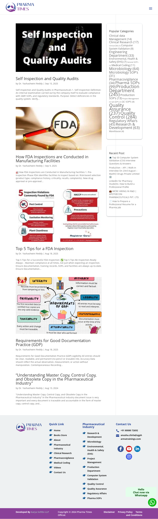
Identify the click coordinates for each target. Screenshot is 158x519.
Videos (57, 467)
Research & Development (124, 126)
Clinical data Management (120, 37)
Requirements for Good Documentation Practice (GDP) (53, 342)
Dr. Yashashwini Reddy (31, 83)
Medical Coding (123, 65)
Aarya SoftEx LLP (40, 511)
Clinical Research (124, 42)
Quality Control (123, 115)
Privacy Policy (125, 511)
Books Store (60, 435)
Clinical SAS (115, 46)
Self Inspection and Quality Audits (47, 78)
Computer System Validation (121, 47)
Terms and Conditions (134, 513)
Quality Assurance (120, 109)
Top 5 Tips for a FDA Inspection (44, 248)
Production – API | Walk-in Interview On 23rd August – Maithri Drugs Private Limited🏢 (124, 172)
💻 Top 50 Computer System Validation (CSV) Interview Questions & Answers (123, 160)
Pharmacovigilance (64, 457)
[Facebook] (121, 449)
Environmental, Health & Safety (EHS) (123, 60)
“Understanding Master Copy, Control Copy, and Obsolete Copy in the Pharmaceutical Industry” (56, 379)
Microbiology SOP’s (123, 74)
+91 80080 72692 (129, 430)
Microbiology (124, 68)
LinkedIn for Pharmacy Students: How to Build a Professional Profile (122, 183)
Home (57, 430)
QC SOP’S (128, 101)
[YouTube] (129, 449)
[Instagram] (129, 457)
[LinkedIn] (137, 449)
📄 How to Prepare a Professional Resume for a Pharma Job (122, 204)
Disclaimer (109, 511)
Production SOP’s (122, 96)
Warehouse (116, 131)
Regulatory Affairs (97, 493)
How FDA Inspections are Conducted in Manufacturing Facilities (52, 159)
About (57, 439)
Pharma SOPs (94, 498)
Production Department (124, 90)
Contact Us (60, 472)
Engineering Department (121, 54)
